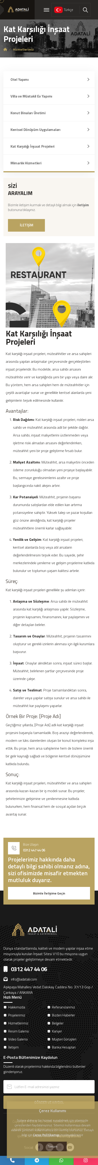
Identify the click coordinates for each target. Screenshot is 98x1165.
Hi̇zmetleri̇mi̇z (23, 49)
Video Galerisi (18, 1039)
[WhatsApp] (61, 1160)
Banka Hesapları (64, 1047)
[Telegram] (37, 1160)
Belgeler (58, 1023)
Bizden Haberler (63, 1015)
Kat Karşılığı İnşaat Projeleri (32, 146)
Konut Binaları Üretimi (27, 113)
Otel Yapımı (19, 79)
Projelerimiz (16, 1015)
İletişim (13, 1047)
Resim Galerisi (18, 1031)
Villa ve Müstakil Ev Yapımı (31, 96)
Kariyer (57, 1031)
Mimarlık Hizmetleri (25, 163)
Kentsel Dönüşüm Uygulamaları (35, 129)
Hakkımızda (16, 1007)
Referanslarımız (63, 1007)
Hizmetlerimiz (18, 1023)
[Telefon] (12, 1160)
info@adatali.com (24, 979)
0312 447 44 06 (34, 850)
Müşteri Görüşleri (64, 1039)
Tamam (52, 1146)
